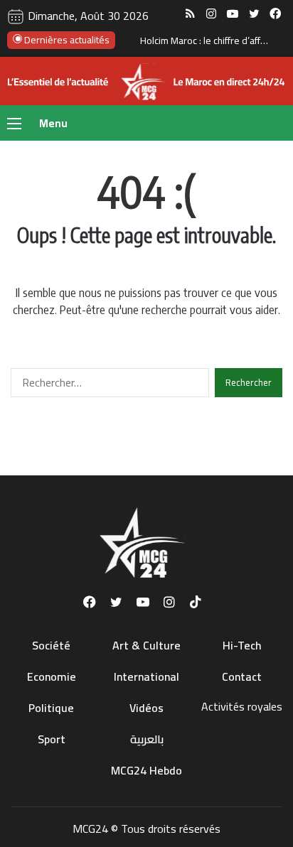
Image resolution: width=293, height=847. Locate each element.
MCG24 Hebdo (146, 770)
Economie (51, 676)
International (146, 676)
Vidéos (146, 707)
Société (51, 645)
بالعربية (147, 739)
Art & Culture (146, 645)
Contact (242, 676)
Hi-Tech (242, 645)
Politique (51, 707)
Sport (51, 739)
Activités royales (241, 706)
